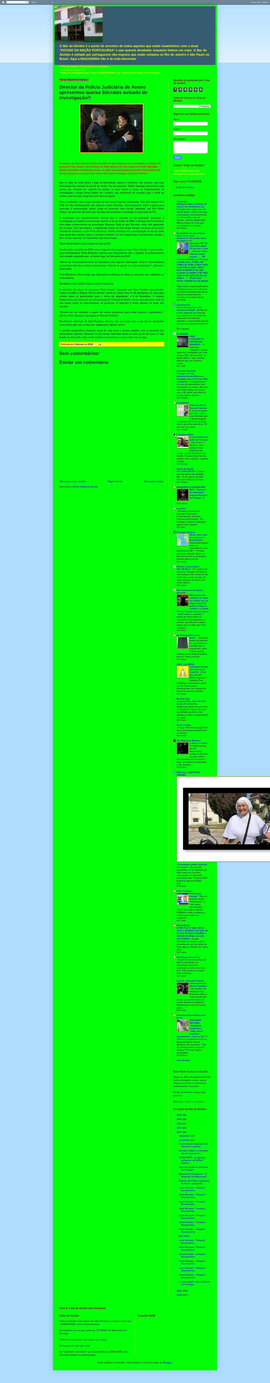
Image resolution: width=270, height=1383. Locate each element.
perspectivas (183, 305)
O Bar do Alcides (185, 187)
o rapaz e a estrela (199, 743)
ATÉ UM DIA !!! (184, 569)
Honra (193, 638)
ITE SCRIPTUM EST (186, 471)
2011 (179, 1132)
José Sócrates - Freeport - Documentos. (192, 1189)
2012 (179, 1128)
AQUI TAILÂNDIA (185, 664)
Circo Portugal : (185, 891)
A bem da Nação (185, 469)
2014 (179, 1119)
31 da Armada (184, 725)
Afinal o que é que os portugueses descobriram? (198, 537)
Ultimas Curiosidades (188, 566)
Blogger (167, 1362)
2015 (179, 1115)
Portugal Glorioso (186, 532)
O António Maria (185, 434)
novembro (185, 1140)
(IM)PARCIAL (183, 925)
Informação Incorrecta (188, 957)
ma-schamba (183, 1060)
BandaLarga (183, 698)
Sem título (184, 1236)
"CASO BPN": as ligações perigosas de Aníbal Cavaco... (192, 1160)
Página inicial (115, 481)
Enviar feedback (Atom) (85, 486)
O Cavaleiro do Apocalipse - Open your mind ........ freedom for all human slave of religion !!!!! (191, 237)
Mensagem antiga (153, 481)
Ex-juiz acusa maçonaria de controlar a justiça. (193, 1145)
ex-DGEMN (182, 334)
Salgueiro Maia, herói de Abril (191, 701)
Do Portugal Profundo (188, 635)
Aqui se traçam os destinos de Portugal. (193, 1168)
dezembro (184, 1136)
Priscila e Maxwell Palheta (190, 981)
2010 (179, 1290)
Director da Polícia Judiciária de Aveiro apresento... (194, 1182)
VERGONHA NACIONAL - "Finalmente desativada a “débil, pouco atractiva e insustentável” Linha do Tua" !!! (192, 1028)
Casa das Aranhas (186, 371)
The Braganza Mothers (189, 740)
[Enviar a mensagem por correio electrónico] (99, 344)
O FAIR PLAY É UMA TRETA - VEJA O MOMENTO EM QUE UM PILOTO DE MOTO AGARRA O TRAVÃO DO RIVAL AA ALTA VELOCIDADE (192, 933)
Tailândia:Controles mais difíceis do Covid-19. (199, 670)
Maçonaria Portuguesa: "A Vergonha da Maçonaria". (193, 1175)
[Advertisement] (111, 456)
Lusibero (181, 508)
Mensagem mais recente (73, 481)
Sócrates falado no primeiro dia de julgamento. (193, 1152)
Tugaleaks (182, 201)
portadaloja (183, 402)
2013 (179, 1123)
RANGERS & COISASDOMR (191, 487)
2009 (179, 1295)
